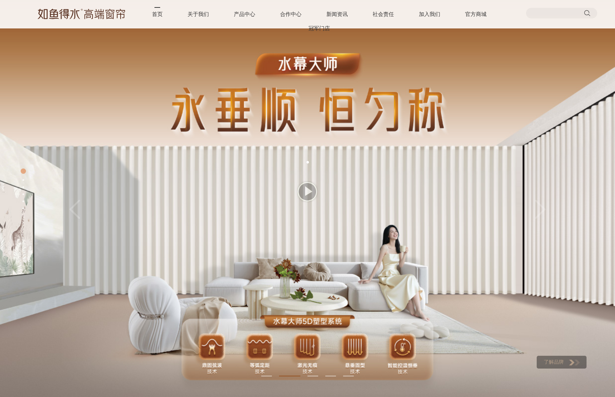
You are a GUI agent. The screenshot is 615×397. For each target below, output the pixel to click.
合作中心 (290, 14)
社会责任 (383, 14)
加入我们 (429, 14)
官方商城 (476, 14)
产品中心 (244, 14)
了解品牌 (554, 362)
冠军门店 (319, 28)
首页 (157, 14)
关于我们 (198, 14)
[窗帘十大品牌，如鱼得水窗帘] (81, 14)
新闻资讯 (337, 14)
